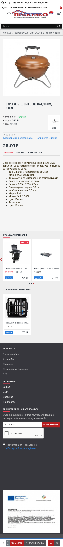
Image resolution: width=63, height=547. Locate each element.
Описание (8, 152)
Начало (7, 32)
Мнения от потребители (29, 152)
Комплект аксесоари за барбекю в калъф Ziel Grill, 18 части (17, 323)
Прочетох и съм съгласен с (21, 446)
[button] (29, 283)
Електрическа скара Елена (46, 268)
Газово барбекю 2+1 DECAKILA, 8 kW (17, 268)
